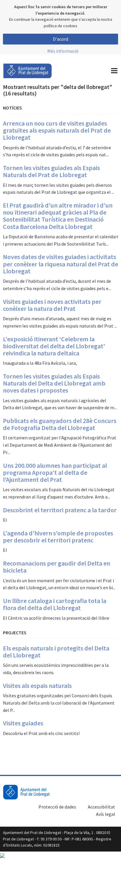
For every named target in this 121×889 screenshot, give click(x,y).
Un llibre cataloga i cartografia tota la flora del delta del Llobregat (54, 604)
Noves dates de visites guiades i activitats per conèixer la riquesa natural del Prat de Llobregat (60, 264)
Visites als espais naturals (37, 685)
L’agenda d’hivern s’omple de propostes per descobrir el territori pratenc (58, 536)
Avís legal (105, 814)
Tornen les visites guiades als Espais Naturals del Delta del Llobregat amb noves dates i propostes (54, 383)
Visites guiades (23, 723)
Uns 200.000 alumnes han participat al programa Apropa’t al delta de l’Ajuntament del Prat (55, 472)
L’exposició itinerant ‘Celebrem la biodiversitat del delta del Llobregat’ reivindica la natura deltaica (54, 346)
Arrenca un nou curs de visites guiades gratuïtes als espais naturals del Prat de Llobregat (57, 130)
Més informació (62, 51)
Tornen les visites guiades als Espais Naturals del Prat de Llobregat (51, 171)
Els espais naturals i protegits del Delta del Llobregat (56, 651)
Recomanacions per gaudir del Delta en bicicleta (56, 566)
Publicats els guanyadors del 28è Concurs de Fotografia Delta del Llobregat (59, 424)
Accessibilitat (101, 807)
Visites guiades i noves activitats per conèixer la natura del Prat (52, 305)
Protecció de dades (57, 807)
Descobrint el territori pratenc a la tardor (60, 510)
